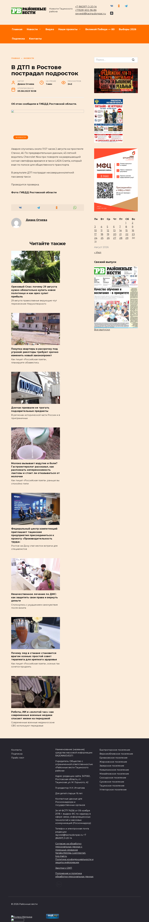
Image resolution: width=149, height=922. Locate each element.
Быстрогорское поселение (115, 750)
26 (108, 238)
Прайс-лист (17, 757)
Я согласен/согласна (75, 917)
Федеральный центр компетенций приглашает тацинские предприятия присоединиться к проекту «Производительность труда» (34, 535)
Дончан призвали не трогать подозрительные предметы (30, 409)
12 (108, 230)
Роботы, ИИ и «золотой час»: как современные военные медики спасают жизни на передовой (32, 715)
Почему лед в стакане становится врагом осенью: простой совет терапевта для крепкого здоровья (34, 656)
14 (120, 230)
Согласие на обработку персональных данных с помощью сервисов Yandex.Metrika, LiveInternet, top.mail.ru (70, 849)
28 (120, 238)
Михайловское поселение (114, 773)
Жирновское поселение (113, 761)
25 (102, 238)
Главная (17, 29)
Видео (50, 29)
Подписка (18, 38)
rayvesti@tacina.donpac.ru (90, 13)
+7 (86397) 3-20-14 (86, 6)
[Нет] (145, 914)
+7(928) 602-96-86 (85, 10)
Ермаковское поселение (113, 757)
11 (101, 230)
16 (133, 230)
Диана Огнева (36, 220)
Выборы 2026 (127, 29)
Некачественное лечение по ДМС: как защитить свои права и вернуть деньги (34, 597)
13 (114, 230)
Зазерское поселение (112, 765)
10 (95, 230)
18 (102, 234)
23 (133, 234)
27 (114, 238)
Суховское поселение (112, 781)
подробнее (67, 910)
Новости (32, 29)
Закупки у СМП (63, 868)
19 (108, 234)
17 (95, 234)
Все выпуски (102, 329)
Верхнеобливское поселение (116, 753)
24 (95, 238)
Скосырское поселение (113, 777)
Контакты (35, 38)
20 (114, 234)
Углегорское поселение (113, 789)
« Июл (97, 252)
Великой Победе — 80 (100, 29)
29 (126, 238)
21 (120, 234)
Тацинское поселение (112, 785)
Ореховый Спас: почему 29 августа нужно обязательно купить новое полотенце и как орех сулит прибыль (34, 291)
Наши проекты (68, 29)
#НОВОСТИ (21, 137)
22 (126, 234)
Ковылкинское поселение (114, 770)
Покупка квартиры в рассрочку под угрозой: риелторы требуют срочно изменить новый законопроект (34, 352)
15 (126, 230)
